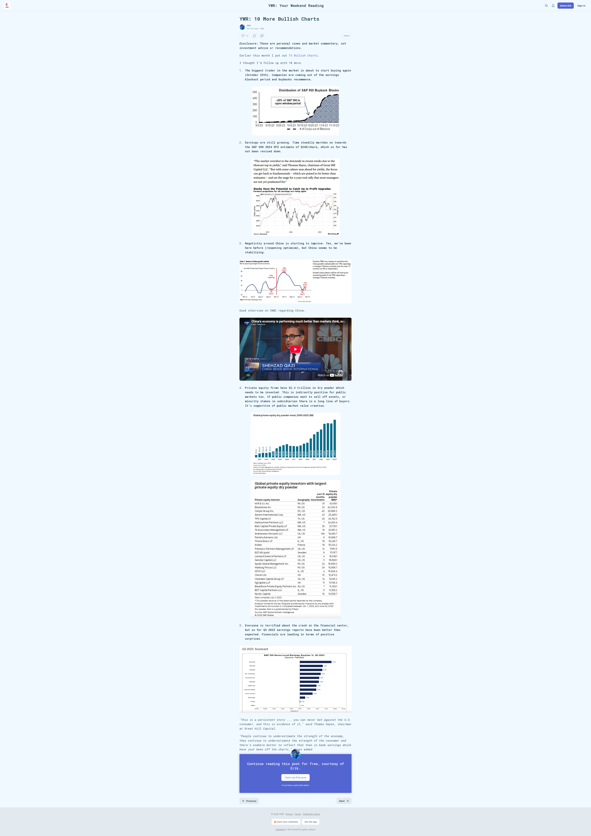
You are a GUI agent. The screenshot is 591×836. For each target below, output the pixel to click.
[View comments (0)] (254, 36)
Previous (251, 800)
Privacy (289, 814)
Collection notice (311, 814)
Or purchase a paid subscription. (295, 785)
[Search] (546, 5)
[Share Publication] (553, 5)
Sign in (581, 5)
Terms (298, 814)
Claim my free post (295, 777)
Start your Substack (287, 821)
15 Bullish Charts (303, 55)
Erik (249, 25)
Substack (280, 829)
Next (342, 800)
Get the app (310, 821)
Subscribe (565, 5)
